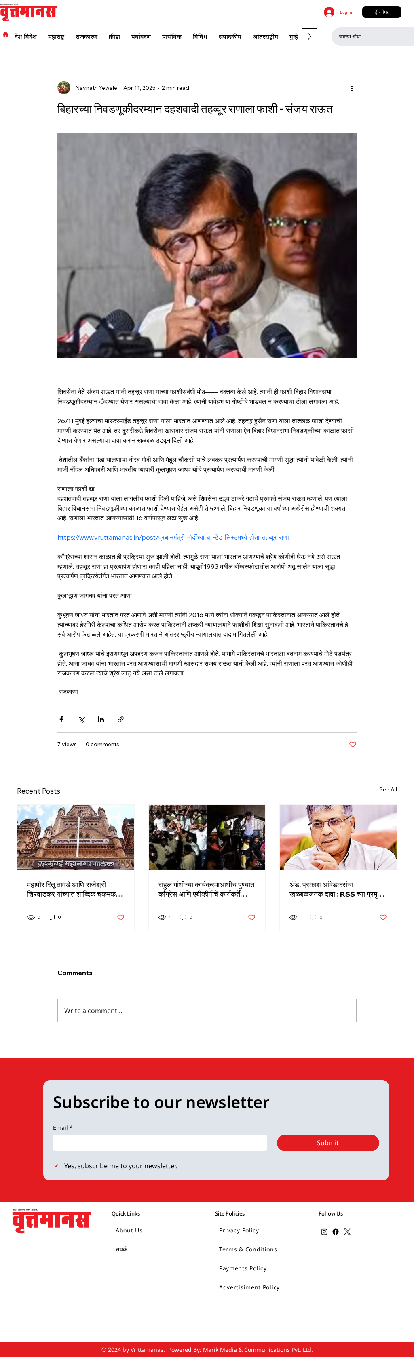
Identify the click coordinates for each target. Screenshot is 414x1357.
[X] (347, 1232)
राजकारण (68, 691)
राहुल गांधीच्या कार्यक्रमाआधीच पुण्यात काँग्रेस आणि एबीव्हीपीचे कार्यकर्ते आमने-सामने (206, 889)
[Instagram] (324, 1232)
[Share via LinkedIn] (101, 719)
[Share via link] (121, 719)
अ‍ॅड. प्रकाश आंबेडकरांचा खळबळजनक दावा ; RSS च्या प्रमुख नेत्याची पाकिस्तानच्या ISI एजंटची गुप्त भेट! (337, 889)
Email (63, 1127)
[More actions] (352, 88)
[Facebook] (336, 1232)
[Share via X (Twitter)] (81, 719)
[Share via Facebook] (61, 719)
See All (388, 789)
